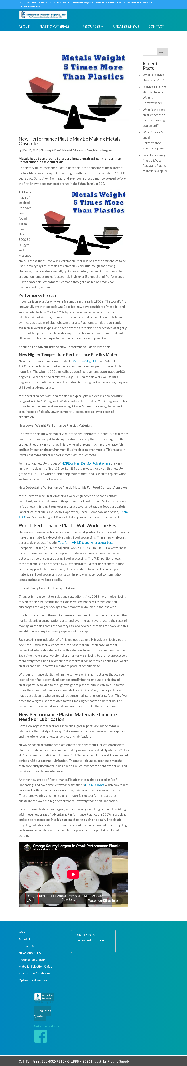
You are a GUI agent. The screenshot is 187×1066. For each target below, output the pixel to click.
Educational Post (82, 150)
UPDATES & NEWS (126, 26)
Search (162, 51)
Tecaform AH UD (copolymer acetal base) (86, 542)
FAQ (21, 3)
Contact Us (45, 3)
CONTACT (156, 26)
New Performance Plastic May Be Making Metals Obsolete (69, 141)
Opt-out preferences (29, 6)
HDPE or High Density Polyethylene (86, 463)
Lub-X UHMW (94, 785)
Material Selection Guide (108, 3)
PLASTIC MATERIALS (54, 26)
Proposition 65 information (138, 3)
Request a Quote (42, 1013)
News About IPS (62, 3)
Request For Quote (83, 3)
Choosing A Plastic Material (56, 150)
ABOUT (24, 26)
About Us (31, 3)
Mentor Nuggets (102, 150)
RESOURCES (91, 26)
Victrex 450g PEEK (86, 361)
